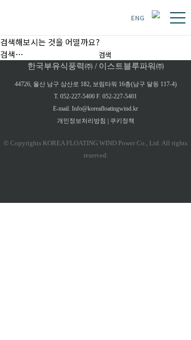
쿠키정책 (122, 120)
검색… (11, 54)
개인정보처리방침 (81, 120)
